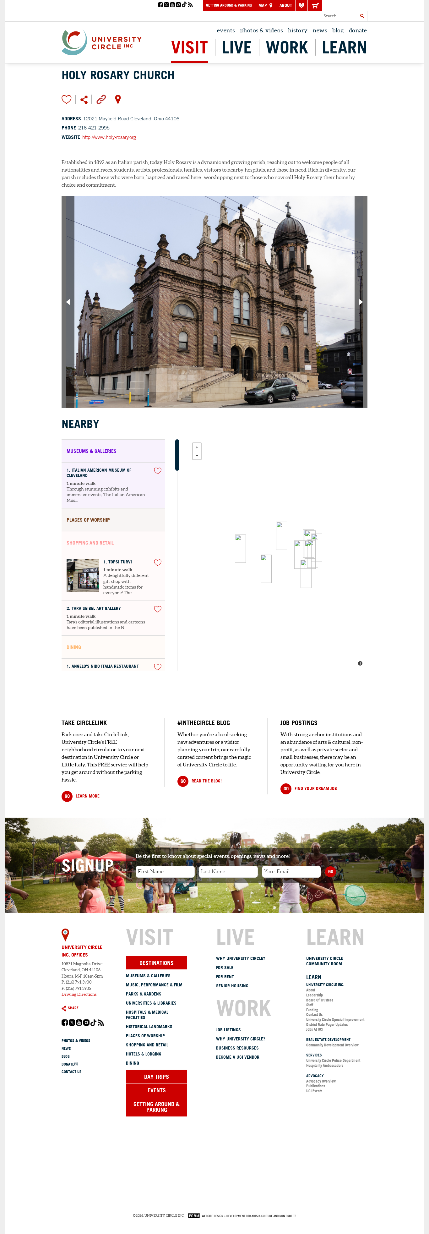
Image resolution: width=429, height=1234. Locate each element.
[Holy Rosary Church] (281, 536)
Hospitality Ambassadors (324, 1065)
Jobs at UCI (314, 1029)
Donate (70, 1064)
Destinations (156, 962)
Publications (315, 1086)
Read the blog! (201, 781)
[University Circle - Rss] (190, 5)
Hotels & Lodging (143, 1054)
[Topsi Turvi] (299, 554)
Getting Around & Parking (229, 5)
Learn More (82, 796)
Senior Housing (232, 986)
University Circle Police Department (333, 1060)
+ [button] (197, 447)
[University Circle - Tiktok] (184, 5)
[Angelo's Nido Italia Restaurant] (310, 554)
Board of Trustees (319, 1000)
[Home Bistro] (306, 574)
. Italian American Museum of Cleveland (99, 473)
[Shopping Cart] (315, 5)
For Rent (225, 976)
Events (226, 30)
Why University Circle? (240, 958)
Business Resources (237, 1048)
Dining (132, 1063)
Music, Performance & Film (154, 985)
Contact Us (72, 1071)
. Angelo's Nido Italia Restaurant (103, 666)
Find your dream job (310, 789)
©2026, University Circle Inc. (158, 1215)
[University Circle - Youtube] (172, 5)
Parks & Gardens (143, 994)
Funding (312, 1009)
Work (287, 47)
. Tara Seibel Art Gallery (94, 608)
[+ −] (278, 555)
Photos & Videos (261, 30)
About (286, 5)
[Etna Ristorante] (240, 549)
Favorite (67, 99)
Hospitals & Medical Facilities (147, 1014)
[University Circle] (102, 40)
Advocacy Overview (321, 1081)
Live (237, 47)
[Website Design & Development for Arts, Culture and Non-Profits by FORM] (240, 1215)
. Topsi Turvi (117, 562)
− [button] (197, 455)
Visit (189, 47)
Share (73, 1008)
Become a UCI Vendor (237, 1057)
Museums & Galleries (148, 976)
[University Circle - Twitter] (166, 5)
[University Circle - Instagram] (178, 5)
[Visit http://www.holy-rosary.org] (101, 99)
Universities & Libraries (151, 1003)
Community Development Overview (332, 1045)
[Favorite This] (157, 471)
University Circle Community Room (324, 961)
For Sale (224, 967)
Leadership (314, 995)
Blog (338, 30)
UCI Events (314, 1091)
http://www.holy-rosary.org (109, 137)
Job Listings (228, 1030)
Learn (344, 47)
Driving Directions (79, 994)
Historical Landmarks (149, 1026)
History (298, 30)
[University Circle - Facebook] (160, 5)
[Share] (84, 99)
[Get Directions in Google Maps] (118, 99)
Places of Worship (145, 1036)
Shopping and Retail (147, 1045)
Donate (358, 30)
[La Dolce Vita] (266, 569)
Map (263, 5)
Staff (309, 1004)
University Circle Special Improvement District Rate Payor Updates (335, 1022)
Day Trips (156, 1076)
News (320, 30)
